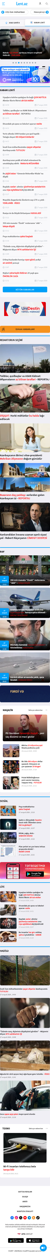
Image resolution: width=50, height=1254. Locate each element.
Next (47, 12)
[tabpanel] (25, 44)
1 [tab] (13, 62)
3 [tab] (18, 62)
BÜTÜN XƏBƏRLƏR (25, 289)
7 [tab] (30, 62)
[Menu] (3, 4)
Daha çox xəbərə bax (35, 710)
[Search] (47, 3)
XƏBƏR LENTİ (7, 90)
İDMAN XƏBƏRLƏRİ (25, 329)
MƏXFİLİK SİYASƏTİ (25, 1211)
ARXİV (25, 1201)
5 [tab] (24, 62)
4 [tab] (21, 62)
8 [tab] (32, 62)
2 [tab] (16, 62)
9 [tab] (35, 62)
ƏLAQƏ (25, 1196)
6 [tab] (27, 62)
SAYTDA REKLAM (25, 1191)
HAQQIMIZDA (25, 1206)
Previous (2, 12)
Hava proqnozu (12, 12)
